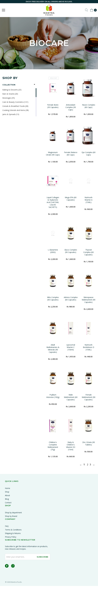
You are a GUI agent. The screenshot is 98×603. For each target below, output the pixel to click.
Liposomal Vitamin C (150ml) (70, 347)
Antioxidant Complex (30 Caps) (70, 107)
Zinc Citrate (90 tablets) (88, 443)
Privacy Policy (10, 537)
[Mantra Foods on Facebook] (7, 566)
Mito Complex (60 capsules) (53, 298)
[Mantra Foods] (49, 10)
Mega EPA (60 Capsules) (70, 198)
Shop (7, 492)
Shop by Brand (11, 516)
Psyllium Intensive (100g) (52, 396)
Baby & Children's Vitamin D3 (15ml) (70, 446)
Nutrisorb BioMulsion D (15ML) (88, 347)
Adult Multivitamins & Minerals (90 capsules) (52, 348)
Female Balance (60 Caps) (70, 153)
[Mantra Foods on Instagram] (13, 566)
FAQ (7, 526)
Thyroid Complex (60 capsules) (88, 252)
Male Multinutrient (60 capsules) (70, 397)
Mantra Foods (16, 582)
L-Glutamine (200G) (53, 251)
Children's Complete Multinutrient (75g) (53, 446)
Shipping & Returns (13, 533)
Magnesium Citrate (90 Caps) (53, 153)
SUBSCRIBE (42, 557)
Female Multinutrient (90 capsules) (88, 397)
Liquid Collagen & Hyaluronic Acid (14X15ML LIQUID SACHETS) (53, 202)
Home (7, 488)
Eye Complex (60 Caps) (88, 153)
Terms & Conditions (13, 529)
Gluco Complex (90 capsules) (70, 251)
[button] (19, 84)
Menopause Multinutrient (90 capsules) (88, 299)
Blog (7, 499)
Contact (8, 502)
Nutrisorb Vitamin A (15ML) (88, 199)
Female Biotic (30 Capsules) (53, 106)
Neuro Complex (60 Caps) (88, 106)
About (7, 495)
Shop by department (13, 512)
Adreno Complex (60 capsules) (71, 298)
